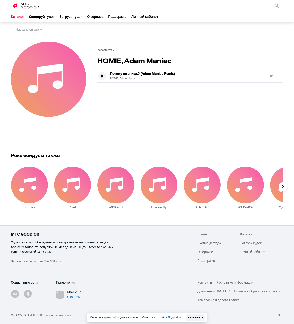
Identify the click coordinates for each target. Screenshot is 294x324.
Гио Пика (29, 207)
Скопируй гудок (42, 17)
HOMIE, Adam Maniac (123, 78)
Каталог (17, 17)
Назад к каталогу (29, 30)
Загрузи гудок (70, 17)
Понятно (195, 317)
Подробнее (175, 317)
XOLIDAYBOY (245, 207)
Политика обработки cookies (255, 291)
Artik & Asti (202, 207)
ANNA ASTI (116, 207)
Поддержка (117, 17)
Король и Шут (159, 207)
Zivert (72, 207)
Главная (203, 234)
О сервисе (95, 17)
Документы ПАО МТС (213, 291)
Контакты (204, 283)
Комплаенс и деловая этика (218, 300)
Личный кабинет (144, 17)
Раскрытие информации (234, 283)
